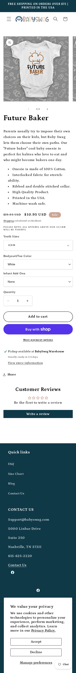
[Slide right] (47, 109)
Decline (36, 652)
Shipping (8, 221)
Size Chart (16, 474)
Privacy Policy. (43, 630)
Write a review (37, 414)
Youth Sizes (11, 236)
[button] (9, 19)
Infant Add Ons (14, 273)
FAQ (11, 464)
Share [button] (11, 374)
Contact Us (16, 493)
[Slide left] (28, 109)
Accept (36, 642)
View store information (25, 363)
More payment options (38, 339)
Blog (11, 483)
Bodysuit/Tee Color (17, 256)
